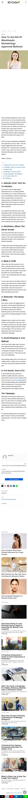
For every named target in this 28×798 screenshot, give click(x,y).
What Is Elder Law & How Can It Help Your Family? (13, 777)
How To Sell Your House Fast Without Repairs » (14, 465)
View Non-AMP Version (18, 792)
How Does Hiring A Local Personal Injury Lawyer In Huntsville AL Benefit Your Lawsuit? (12, 626)
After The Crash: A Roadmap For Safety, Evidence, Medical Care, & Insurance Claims (13, 688)
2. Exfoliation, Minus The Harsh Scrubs (14, 167)
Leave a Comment (14, 479)
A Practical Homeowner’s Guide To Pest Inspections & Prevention (13, 657)
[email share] (5, 486)
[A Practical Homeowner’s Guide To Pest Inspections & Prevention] (14, 643)
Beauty (14, 31)
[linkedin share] (11, 486)
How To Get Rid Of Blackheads (8, 499)
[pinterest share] (8, 486)
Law (2, 620)
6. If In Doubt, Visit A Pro (10, 176)
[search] (26, 2)
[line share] (17, 486)
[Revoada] (14, 2)
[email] (7, 796)
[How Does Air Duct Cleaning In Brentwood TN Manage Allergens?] (14, 704)
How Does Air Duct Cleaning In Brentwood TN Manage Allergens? (13, 717)
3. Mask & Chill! (7, 169)
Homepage (3, 31)
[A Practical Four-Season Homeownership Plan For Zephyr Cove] (14, 733)
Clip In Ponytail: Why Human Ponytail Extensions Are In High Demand (12, 552)
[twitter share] (2, 486)
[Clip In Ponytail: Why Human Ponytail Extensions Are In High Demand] (14, 541)
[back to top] (25, 792)
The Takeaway (7, 178)
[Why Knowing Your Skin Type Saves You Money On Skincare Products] (14, 564)
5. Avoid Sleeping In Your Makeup (12, 174)
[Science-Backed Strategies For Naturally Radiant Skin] (14, 586)
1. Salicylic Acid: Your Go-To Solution (13, 165)
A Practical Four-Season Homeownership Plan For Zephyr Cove (11, 747)
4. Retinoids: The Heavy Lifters (12, 171)
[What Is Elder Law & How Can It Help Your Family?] (14, 764)
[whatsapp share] (14, 486)
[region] (14, 16)
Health (9, 31)
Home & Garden (5, 651)
